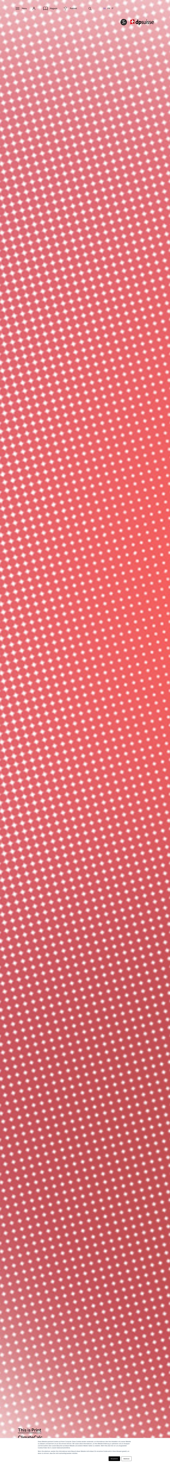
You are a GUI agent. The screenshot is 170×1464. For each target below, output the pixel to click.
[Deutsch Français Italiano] (108, 8)
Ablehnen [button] (126, 1459)
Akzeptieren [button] (114, 1459)
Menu (24, 8)
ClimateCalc (30, 1437)
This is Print (29, 1430)
